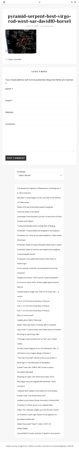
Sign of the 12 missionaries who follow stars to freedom (39, 329)
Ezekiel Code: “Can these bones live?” (31, 395)
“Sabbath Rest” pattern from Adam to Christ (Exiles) (37, 391)
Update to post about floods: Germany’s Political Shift (38, 400)
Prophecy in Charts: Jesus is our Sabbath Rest (35, 405)
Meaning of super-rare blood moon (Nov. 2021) (35, 377)
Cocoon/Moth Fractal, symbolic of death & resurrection (38, 433)
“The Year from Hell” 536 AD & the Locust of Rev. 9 (36, 358)
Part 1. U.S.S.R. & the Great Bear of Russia (33, 310)
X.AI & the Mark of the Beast (28, 212)
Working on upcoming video (28, 334)
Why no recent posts (25, 315)
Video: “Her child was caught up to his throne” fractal (37, 410)
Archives (21, 172)
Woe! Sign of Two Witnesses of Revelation (33, 363)
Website (9, 112)
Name (9, 88)
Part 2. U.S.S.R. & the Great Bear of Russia (33, 306)
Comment (10, 124)
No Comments (46, 26)
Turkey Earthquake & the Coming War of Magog (36, 226)
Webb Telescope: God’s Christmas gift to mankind (36, 325)
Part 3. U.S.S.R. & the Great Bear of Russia (33, 301)
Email (8, 100)
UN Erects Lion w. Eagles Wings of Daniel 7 (34, 353)
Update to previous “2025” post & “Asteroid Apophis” (37, 278)
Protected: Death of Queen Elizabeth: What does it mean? (39, 245)
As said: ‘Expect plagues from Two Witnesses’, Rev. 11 (38, 348)
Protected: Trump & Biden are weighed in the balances (38, 231)
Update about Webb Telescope (29, 320)
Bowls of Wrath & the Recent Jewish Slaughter (35, 207)
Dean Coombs (14, 59)
